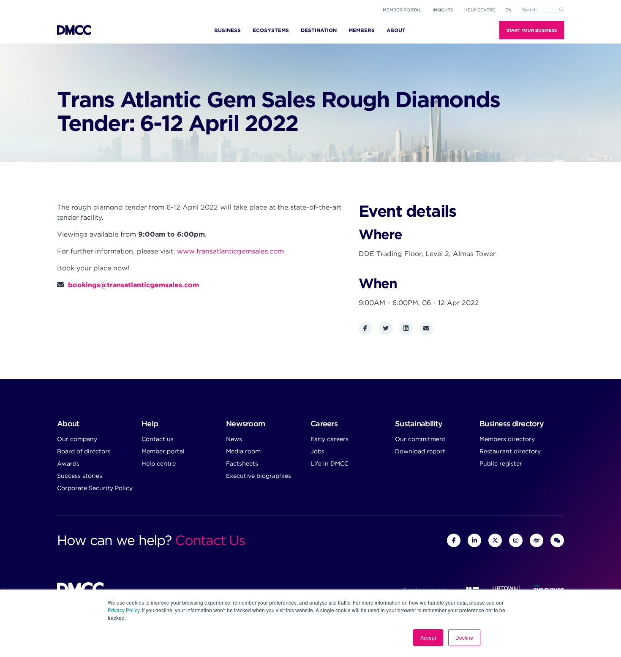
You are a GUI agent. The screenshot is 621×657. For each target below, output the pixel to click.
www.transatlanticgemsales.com (230, 251)
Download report (420, 451)
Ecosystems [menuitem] (271, 30)
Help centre (159, 463)
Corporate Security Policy (95, 488)
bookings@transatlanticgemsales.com (133, 285)
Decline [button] (464, 637)
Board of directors (84, 451)
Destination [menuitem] (319, 30)
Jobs (317, 451)
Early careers (329, 439)
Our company (77, 439)
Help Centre (479, 9)
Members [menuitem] (362, 30)
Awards (68, 463)
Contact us (158, 439)
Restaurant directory (510, 451)
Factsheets (242, 463)
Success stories (79, 475)
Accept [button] (428, 637)
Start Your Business (532, 30)
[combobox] (543, 10)
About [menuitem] (396, 30)
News (234, 439)
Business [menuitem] (227, 30)
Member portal (402, 9)
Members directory (507, 439)
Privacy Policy (123, 609)
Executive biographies (258, 475)
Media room (243, 451)
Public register (500, 463)
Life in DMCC (329, 463)
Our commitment (420, 439)
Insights (443, 9)
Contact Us (210, 540)
